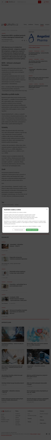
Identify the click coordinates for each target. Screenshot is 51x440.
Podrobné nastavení (19, 229)
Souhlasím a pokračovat (32, 229)
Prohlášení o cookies (36, 226)
